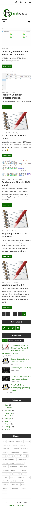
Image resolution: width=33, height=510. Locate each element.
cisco (15, 445)
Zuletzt (5, 340)
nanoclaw (23, 466)
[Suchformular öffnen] (29, 21)
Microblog (8, 410)
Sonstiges (16, 132)
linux (5, 463)
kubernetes (22, 459)
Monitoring (8, 413)
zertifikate (24, 488)
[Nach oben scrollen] (30, 507)
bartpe (27, 441)
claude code (7, 448)
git (4, 456)
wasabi (5, 484)
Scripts (7, 421)
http (26, 456)
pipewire (23, 470)
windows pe (15, 484)
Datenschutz (21, 505)
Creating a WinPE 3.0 (13, 285)
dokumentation (15, 452)
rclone (5, 477)
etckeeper (26, 452)
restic (12, 477)
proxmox (16, 473)
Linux (13, 49)
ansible (11, 441)
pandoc (14, 470)
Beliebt (11, 340)
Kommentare (19, 340)
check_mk (6, 445)
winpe (23, 484)
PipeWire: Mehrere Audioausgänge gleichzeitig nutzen (20, 387)
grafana (18, 456)
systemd (21, 477)
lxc (12, 463)
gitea (11, 456)
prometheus (7, 473)
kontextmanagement (9, 459)
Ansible (15, 179)
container (24, 448)
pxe (24, 473)
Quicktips (8, 418)
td (28, 477)
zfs (4, 491)
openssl (6, 470)
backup (19, 441)
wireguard (15, 488)
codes (16, 448)
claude (22, 445)
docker (5, 452)
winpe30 (6, 488)
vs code (20, 481)
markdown (19, 463)
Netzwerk (8, 416)
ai (4, 441)
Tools (6, 429)
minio (5, 466)
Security (7, 424)
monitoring (13, 466)
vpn (12, 481)
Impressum (11, 505)
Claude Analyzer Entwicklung (21, 368)
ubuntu (5, 481)
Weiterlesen (6, 66)
